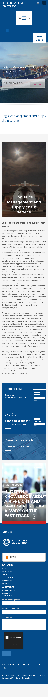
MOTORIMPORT (7, 571)
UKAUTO (5, 574)
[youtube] (22, 3)
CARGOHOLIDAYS (8, 590)
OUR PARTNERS (7, 565)
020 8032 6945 (9, 6)
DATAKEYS (5, 584)
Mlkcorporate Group (37, 675)
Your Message (7, 617)
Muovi (14, 678)
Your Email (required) (10, 608)
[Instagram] (11, 3)
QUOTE (39, 38)
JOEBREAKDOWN (8, 581)
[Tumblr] (18, 3)
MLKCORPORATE (8, 587)
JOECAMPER (6, 593)
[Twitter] (7, 3)
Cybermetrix (25, 678)
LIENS (13, 557)
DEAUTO (5, 568)
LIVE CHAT (37, 84)
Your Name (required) (11, 599)
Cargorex (24, 675)
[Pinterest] (15, 3)
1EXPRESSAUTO (8, 577)
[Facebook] (4, 3)
